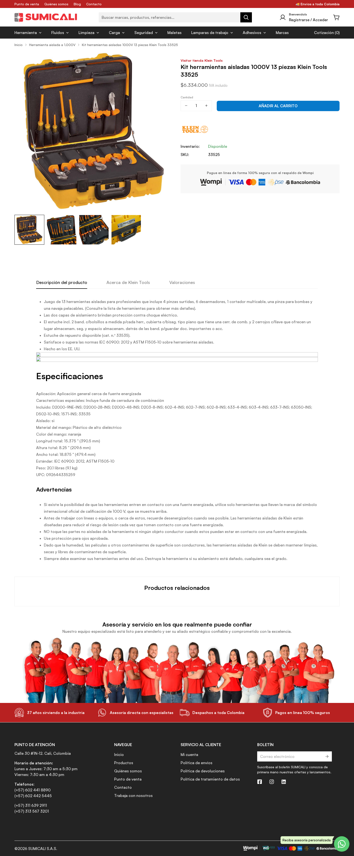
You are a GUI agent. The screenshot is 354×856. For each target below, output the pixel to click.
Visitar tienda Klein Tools (202, 60)
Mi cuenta (189, 754)
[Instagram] (271, 781)
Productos (123, 762)
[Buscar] (246, 17)
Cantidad (187, 97)
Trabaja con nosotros (133, 795)
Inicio (18, 45)
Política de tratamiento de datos (210, 779)
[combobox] (175, 17)
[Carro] (337, 17)
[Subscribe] (326, 756)
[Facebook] (259, 781)
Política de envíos (196, 762)
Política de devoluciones (203, 770)
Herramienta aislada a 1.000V (52, 45)
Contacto (94, 4)
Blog (77, 4)
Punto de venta (26, 4)
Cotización (324, 32)
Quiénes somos (56, 4)
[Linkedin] (283, 781)
